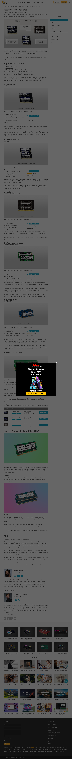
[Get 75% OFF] (36, 379)
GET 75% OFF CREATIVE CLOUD (36, 393)
